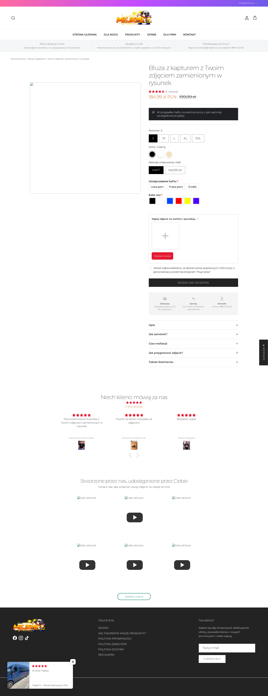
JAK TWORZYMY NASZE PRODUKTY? (122, 633)
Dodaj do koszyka (193, 282)
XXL (198, 137)
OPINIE (151, 34)
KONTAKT (189, 34)
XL (185, 137)
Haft (156, 169)
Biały (160, 154)
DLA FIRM (169, 34)
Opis (152, 325)
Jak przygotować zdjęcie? (166, 352)
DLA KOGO (111, 34)
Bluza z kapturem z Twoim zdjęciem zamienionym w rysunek (58, 59)
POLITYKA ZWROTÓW (112, 644)
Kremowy (169, 154)
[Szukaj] (13, 18)
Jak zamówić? (158, 334)
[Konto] (246, 18)
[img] (134, 403)
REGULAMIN (106, 654)
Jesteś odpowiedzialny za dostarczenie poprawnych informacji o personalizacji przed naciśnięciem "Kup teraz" (194, 270)
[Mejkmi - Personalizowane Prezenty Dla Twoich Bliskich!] (134, 18)
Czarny (152, 154)
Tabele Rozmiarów (161, 362)
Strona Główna (18, 59)
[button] (131, 455)
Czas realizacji (158, 343)
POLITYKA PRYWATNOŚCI (114, 638)
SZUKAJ (103, 627)
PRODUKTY (132, 34)
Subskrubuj (212, 658)
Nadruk (175, 169)
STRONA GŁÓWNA (85, 34)
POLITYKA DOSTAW (111, 649)
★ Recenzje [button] (264, 352)
